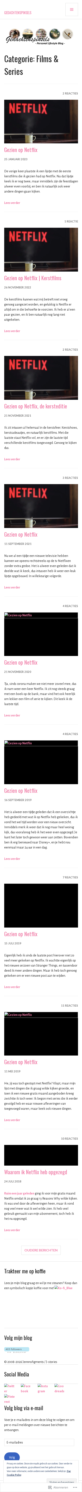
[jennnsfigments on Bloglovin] (16, 1351)
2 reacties (70, 93)
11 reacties (69, 1005)
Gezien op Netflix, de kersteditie (35, 406)
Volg (12, 1457)
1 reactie (71, 221)
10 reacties (69, 1138)
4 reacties (70, 606)
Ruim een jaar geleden (19, 1193)
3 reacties (70, 477)
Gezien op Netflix (20, 150)
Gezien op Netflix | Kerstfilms (32, 278)
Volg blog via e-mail (23, 1408)
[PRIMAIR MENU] (71, 9)
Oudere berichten (41, 1250)
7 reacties (70, 877)
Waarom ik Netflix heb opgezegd (35, 1172)
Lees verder (12, 203)
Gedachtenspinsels (17, 12)
